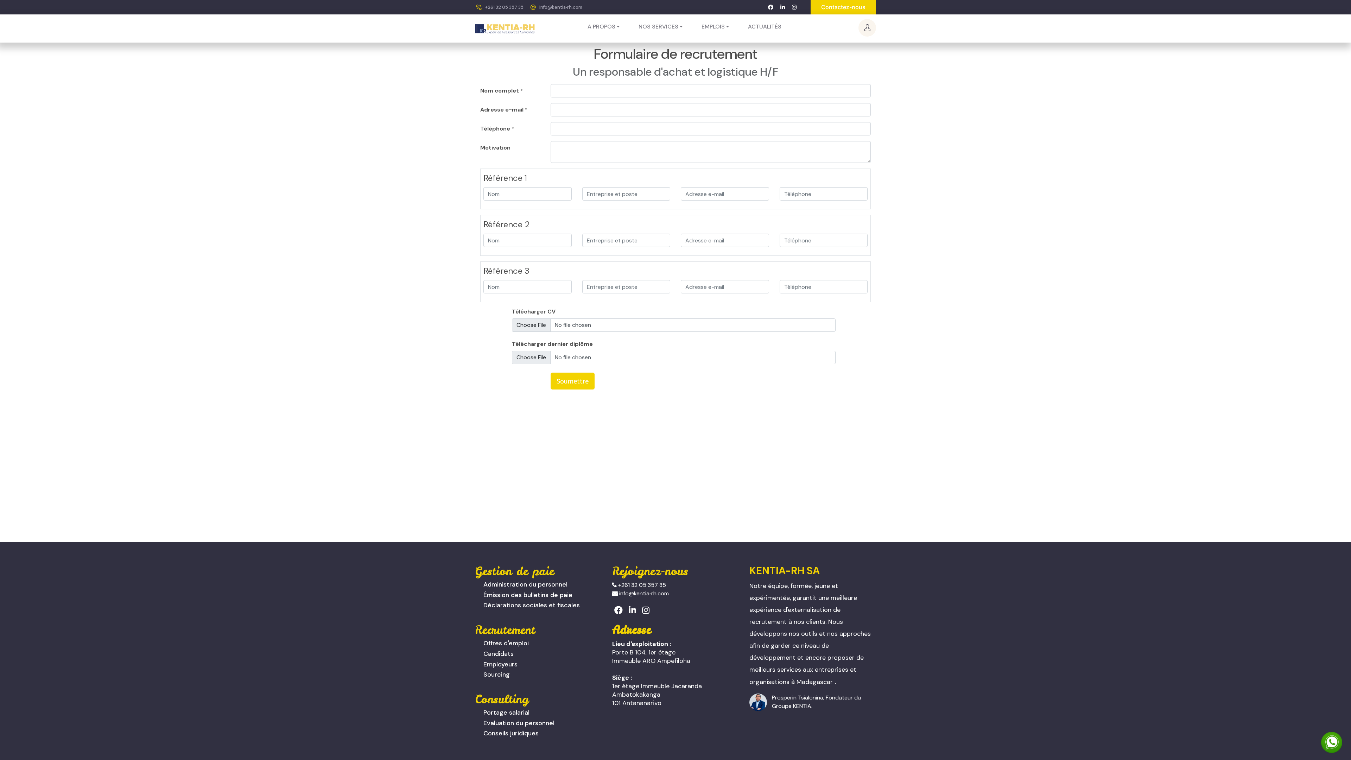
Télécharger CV (534, 311)
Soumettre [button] (573, 380)
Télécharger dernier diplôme (552, 344)
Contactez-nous (843, 7)
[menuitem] (764, 27)
